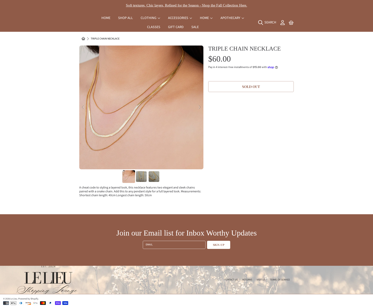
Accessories (178, 17)
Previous (83, 107)
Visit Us (261, 279)
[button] (268, 22)
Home (205, 17)
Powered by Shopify (28, 298)
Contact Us (231, 279)
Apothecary (230, 17)
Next (199, 107)
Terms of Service (280, 279)
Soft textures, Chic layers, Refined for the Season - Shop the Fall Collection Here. (186, 5)
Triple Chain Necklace (105, 39)
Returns (247, 279)
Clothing (149, 17)
